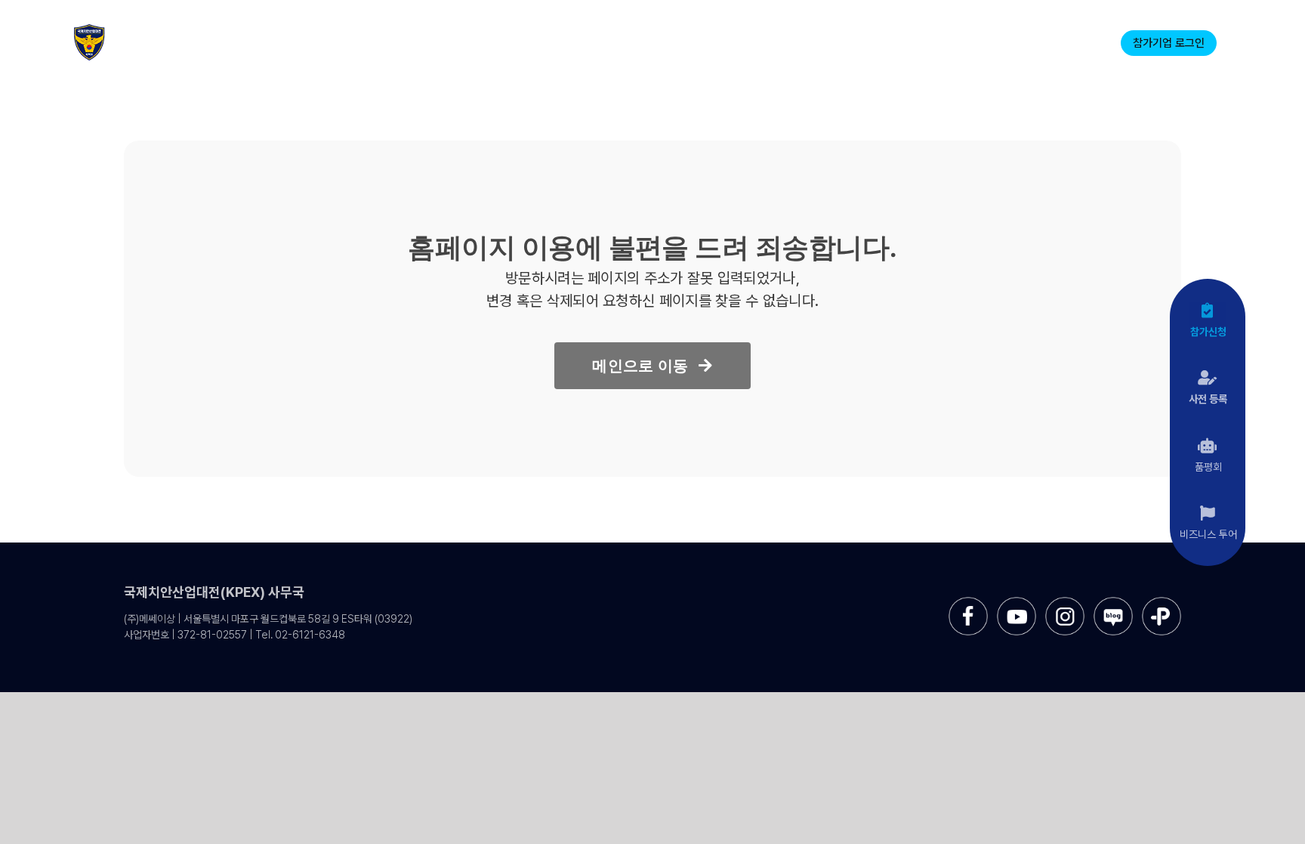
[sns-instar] (1064, 602)
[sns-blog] (1113, 602)
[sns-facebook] (968, 602)
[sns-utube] (1016, 602)
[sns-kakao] (1161, 602)
